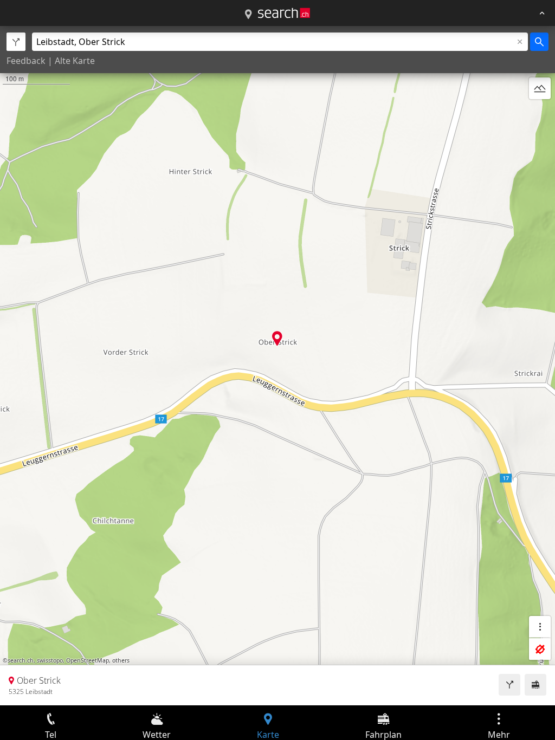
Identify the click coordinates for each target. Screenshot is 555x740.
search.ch (21, 660)
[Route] (509, 685)
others (121, 660)
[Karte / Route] (248, 14)
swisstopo (50, 660)
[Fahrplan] (535, 685)
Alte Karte (75, 61)
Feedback (26, 61)
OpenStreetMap (87, 660)
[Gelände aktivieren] (540, 88)
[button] (277, 338)
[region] (277, 365)
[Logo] (284, 13)
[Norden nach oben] (540, 114)
